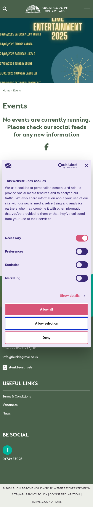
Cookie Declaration (65, 494)
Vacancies (10, 405)
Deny (46, 337)
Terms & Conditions (17, 396)
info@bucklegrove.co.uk (20, 357)
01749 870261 (13, 459)
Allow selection (46, 323)
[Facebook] (7, 450)
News (7, 413)
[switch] (82, 251)
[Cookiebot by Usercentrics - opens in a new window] (58, 166)
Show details (70, 295)
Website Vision (79, 488)
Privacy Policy (36, 494)
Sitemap (18, 494)
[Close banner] (86, 165)
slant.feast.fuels (20, 367)
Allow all (46, 309)
